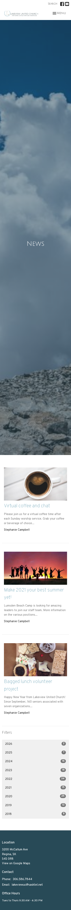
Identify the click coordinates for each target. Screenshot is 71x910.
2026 (34, 744)
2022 (34, 779)
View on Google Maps (16, 863)
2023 (34, 770)
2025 (34, 753)
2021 (34, 788)
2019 (34, 805)
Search (52, 3)
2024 (34, 761)
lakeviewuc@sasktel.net (27, 885)
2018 (34, 814)
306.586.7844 (22, 879)
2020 (34, 796)
